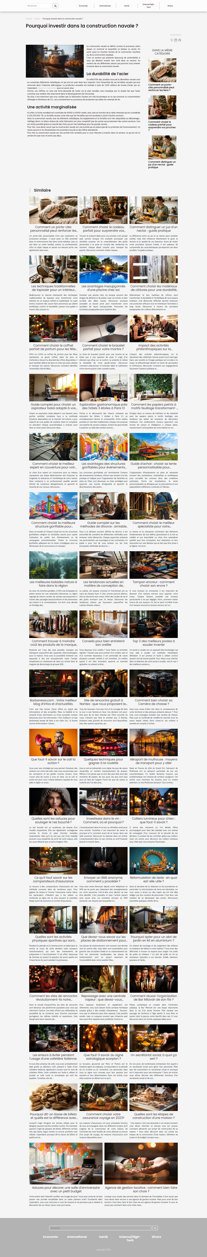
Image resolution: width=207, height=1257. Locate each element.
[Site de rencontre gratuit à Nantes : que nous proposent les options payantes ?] (103, 683)
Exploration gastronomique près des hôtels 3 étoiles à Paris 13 (103, 406)
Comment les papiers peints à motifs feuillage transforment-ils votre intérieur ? (153, 408)
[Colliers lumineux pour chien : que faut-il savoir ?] (153, 801)
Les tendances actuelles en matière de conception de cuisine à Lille (103, 585)
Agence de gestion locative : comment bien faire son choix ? (141, 1189)
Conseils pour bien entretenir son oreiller (103, 643)
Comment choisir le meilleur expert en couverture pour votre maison (53, 467)
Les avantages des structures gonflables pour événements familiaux (103, 467)
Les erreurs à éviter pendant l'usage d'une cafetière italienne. (53, 1057)
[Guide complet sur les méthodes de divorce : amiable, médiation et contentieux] (103, 505)
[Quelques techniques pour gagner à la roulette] (103, 742)
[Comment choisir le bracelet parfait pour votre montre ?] (103, 328)
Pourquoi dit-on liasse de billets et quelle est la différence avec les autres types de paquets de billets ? (53, 1119)
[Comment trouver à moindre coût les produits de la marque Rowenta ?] (53, 624)
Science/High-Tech (149, 5)
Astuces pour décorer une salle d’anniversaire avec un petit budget (66, 1189)
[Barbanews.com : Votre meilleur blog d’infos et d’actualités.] (53, 683)
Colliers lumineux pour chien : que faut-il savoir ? (153, 820)
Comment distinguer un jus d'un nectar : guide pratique (162, 164)
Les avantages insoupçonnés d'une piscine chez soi (103, 288)
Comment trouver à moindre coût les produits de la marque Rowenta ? (53, 644)
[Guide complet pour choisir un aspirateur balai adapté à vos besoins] (53, 387)
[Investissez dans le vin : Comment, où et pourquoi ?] (103, 801)
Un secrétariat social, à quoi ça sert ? (154, 1057)
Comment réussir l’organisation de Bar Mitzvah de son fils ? (153, 998)
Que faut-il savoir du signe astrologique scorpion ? (103, 1057)
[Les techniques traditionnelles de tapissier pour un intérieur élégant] (53, 269)
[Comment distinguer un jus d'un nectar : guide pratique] (162, 147)
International (105, 6)
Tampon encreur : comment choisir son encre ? (154, 584)
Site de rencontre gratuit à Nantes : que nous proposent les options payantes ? (103, 704)
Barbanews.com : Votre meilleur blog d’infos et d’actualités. (53, 702)
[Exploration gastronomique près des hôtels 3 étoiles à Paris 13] (103, 387)
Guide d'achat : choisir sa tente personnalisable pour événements (154, 467)
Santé (126, 6)
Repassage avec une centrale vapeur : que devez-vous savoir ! (103, 999)
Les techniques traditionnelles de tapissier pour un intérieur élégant (53, 290)
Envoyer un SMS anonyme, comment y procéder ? (103, 879)
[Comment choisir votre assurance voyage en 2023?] (103, 1097)
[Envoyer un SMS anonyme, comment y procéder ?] (103, 860)
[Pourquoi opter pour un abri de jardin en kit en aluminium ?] (153, 919)
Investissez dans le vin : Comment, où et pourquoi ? (103, 820)
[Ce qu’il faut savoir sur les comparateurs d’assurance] (53, 860)
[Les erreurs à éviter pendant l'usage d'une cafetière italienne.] (53, 1038)
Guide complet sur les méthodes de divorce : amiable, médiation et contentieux (103, 526)
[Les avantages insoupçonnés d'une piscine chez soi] (103, 269)
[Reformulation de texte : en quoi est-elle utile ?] (153, 860)
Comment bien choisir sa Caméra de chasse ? (153, 702)
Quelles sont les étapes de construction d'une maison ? (154, 1116)
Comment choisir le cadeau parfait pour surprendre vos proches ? (162, 126)
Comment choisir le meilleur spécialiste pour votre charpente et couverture (154, 526)
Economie (83, 6)
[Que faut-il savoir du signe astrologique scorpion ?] (103, 1038)
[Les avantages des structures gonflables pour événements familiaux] (103, 446)
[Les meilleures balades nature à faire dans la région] (53, 565)
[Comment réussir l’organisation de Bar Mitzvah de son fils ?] (153, 979)
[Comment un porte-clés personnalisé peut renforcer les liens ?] (162, 70)
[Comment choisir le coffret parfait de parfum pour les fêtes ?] (53, 328)
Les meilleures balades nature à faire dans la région (53, 584)
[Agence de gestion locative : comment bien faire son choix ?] (141, 1163)
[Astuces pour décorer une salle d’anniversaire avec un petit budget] (66, 1163)
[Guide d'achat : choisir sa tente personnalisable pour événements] (153, 446)
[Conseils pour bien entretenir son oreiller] (103, 624)
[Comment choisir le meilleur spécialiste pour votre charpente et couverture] (153, 505)
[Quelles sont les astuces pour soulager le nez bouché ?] (53, 801)
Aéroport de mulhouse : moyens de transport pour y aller (153, 761)
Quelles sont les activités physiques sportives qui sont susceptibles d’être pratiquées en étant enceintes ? (53, 942)
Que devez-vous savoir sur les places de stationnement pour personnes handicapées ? (103, 940)
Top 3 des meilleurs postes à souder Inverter (153, 643)
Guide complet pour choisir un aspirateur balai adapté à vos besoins (53, 408)
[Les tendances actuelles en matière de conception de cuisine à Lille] (103, 565)
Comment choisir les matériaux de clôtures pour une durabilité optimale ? (153, 290)
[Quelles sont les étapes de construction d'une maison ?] (153, 1097)
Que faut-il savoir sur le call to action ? (53, 761)
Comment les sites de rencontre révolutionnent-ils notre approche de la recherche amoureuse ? (53, 1001)
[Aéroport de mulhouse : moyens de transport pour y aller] (153, 742)
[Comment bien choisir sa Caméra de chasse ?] (153, 683)
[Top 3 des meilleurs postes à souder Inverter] (153, 624)
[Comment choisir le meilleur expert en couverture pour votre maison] (53, 446)
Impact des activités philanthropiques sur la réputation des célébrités (153, 349)
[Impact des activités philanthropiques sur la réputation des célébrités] (153, 328)
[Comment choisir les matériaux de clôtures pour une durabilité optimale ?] (153, 269)
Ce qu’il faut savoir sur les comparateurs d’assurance (53, 879)
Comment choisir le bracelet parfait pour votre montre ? (103, 347)
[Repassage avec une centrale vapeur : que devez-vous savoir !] (103, 979)
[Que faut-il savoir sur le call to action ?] (53, 742)
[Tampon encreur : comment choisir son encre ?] (153, 565)
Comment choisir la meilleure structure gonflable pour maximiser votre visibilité (53, 526)
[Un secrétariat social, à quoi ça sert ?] (153, 1038)
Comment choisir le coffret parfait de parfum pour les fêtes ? (53, 349)
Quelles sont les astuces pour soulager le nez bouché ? (53, 820)
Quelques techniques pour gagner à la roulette (103, 761)
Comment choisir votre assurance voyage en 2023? (103, 1116)
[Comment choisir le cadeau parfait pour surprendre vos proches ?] (162, 107)
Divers (170, 6)
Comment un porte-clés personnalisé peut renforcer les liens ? (161, 87)
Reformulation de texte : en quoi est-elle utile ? (153, 879)
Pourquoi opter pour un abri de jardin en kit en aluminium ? (154, 939)
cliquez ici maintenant (47, 88)
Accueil (29, 18)
